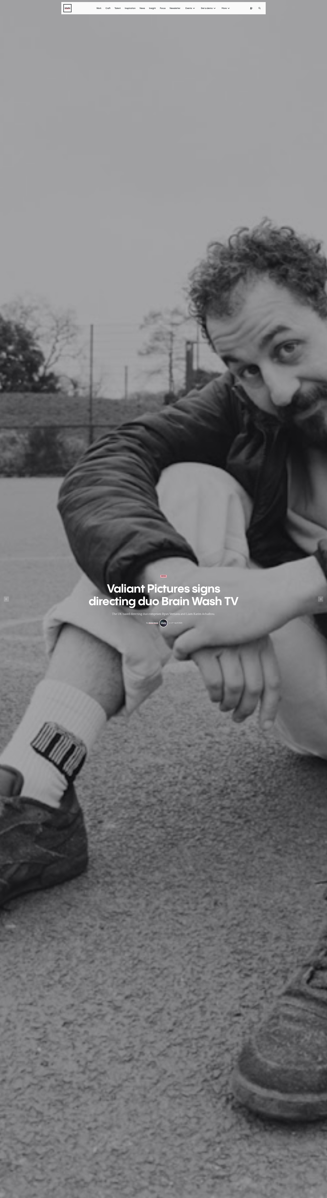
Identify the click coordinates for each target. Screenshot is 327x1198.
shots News (153, 623)
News (163, 576)
